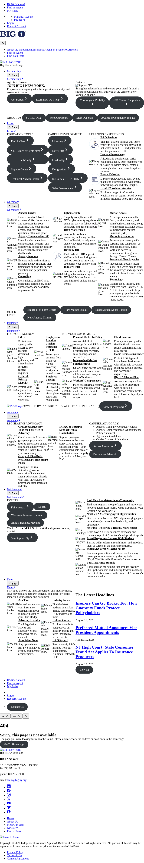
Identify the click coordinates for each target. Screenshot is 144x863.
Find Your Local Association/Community (110, 500)
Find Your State (15, 55)
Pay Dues (19, 19)
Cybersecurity (72, 212)
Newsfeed (12, 827)
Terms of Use (14, 855)
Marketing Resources (122, 236)
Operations (13, 201)
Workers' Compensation (87, 380)
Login (10, 22)
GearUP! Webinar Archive (115, 188)
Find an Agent (15, 7)
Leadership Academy (112, 154)
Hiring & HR (71, 249)
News (10, 579)
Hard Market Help (75, 229)
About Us (12, 821)
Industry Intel (72, 266)
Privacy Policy (15, 852)
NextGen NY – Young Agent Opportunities (111, 513)
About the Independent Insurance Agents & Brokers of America (42, 49)
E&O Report (60, 640)
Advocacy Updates (29, 620)
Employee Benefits (51, 378)
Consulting (24, 276)
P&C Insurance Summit (101, 562)
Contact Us (17, 706)
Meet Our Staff (15, 824)
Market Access (118, 212)
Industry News (61, 600)
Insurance (12, 322)
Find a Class (14, 831)
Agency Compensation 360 (33, 236)
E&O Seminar (108, 137)
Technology (116, 279)
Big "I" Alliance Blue (126, 377)
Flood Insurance (123, 337)
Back (14, 75)
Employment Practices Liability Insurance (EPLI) (53, 344)
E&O (21, 337)
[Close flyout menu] (3, 43)
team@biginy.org (17, 779)
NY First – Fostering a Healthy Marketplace (112, 527)
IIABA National (16, 4)
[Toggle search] (5, 716)
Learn (10, 123)
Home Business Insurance (129, 353)
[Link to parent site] (13, 36)
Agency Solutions (28, 256)
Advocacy (12, 412)
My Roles (12, 10)
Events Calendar (110, 174)
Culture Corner (62, 620)
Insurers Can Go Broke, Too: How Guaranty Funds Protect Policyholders (106, 608)
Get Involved (14, 489)
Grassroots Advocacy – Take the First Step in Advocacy (31, 430)
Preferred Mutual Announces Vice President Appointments (106, 630)
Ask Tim (23, 600)
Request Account (16, 26)
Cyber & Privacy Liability (23, 379)
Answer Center (27, 212)
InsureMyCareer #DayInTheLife (106, 548)
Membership (14, 71)
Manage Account (23, 16)
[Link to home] (10, 61)
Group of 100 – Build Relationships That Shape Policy (33, 459)
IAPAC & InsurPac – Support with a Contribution (71, 430)
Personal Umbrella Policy (87, 337)
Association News (28, 640)
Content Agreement (18, 858)
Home (10, 818)
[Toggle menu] (16, 716)
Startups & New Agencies (124, 259)
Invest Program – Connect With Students (110, 538)
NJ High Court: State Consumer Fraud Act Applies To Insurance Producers (105, 652)
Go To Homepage (14, 744)
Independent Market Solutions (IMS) (85, 362)
